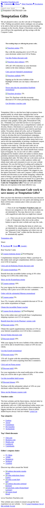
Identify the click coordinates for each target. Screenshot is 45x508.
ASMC (8, 457)
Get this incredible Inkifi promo (12, 378)
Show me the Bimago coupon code (14, 392)
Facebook (6, 246)
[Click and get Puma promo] (7, 355)
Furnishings (10, 425)
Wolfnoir (9, 461)
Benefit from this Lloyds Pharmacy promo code (18, 321)
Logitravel (9, 444)
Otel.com (9, 438)
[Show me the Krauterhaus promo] (9, 270)
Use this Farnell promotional (11, 351)
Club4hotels (10, 446)
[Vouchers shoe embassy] (15, 62)
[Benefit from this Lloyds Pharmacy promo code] (11, 311)
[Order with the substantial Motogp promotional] (8, 283)
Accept (12, 506)
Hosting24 (9, 459)
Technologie (10, 429)
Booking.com (10, 440)
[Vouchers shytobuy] (13, 94)
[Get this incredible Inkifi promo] (7, 368)
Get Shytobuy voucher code (16, 103)
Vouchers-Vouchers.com (10, 2)
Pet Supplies (10, 427)
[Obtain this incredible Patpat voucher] (7, 297)
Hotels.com (10, 442)
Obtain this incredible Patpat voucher (14, 307)
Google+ (23, 246)
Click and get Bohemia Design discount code (17, 266)
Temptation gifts (7, 238)
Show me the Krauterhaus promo (13, 280)
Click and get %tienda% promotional (19, 72)
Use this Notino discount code (16, 58)
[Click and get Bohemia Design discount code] (11, 254)
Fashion (8, 420)
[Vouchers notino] (12, 48)
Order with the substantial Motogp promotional (18, 293)
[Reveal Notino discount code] (7, 325)
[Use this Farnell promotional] (7, 339)
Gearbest (9, 463)
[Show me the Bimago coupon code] (8, 382)
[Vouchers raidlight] (13, 76)
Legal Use (33, 411)
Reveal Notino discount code (11, 335)
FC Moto (9, 455)
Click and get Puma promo (10, 364)
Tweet (15, 246)
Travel (8, 423)
